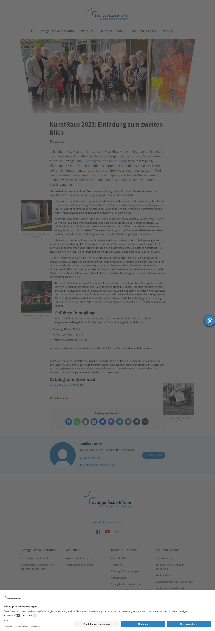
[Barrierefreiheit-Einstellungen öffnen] (210, 321)
